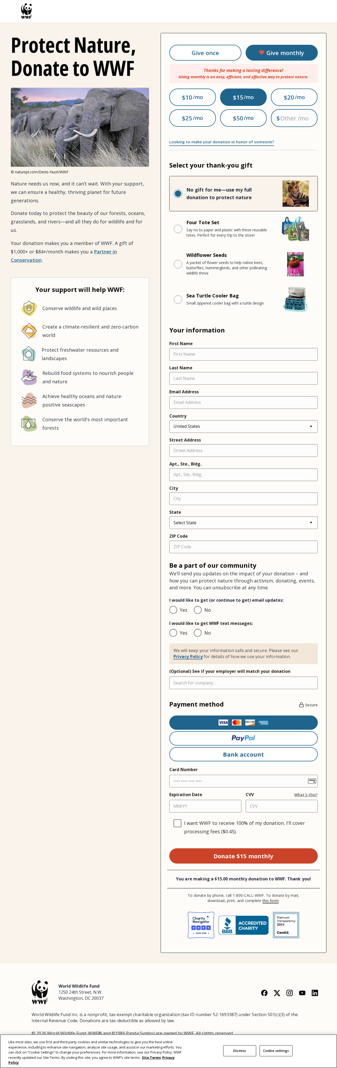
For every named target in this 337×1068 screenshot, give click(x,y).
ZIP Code (178, 536)
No (207, 610)
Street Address (185, 440)
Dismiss (239, 1050)
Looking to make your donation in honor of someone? (221, 141)
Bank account (243, 754)
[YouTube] (302, 992)
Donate (243, 856)
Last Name (180, 368)
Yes (183, 610)
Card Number (183, 769)
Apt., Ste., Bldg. (185, 464)
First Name (181, 343)
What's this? (306, 794)
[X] (277, 992)
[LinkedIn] (315, 992)
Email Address (184, 392)
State (175, 512)
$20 (289, 97)
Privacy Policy (188, 656)
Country (177, 416)
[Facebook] (264, 992)
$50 (238, 118)
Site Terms (151, 1057)
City (173, 488)
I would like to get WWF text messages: (211, 623)
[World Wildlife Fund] (40, 991)
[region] (168, 1051)
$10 (187, 97)
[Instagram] (289, 992)
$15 (238, 97)
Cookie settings (276, 1050)
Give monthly (285, 53)
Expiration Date (185, 794)
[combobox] (243, 683)
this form (270, 900)
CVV (250, 794)
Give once (205, 53)
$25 (187, 118)
